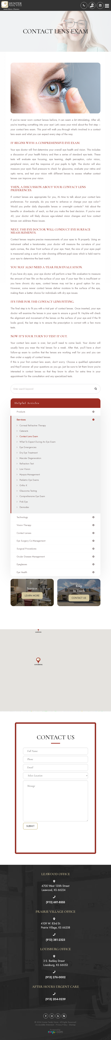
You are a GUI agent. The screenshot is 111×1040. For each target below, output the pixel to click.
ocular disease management (31, 556)
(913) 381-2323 (55, 940)
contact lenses (24, 533)
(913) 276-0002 (55, 977)
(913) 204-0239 (55, 999)
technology (22, 517)
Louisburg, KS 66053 (55, 963)
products (21, 412)
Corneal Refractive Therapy (32, 425)
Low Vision (24, 469)
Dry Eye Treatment (28, 452)
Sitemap (72, 1024)
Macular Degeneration (30, 458)
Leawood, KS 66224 (55, 888)
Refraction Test (26, 463)
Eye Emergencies (27, 447)
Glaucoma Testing (28, 490)
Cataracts (23, 431)
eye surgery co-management (31, 541)
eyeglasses (22, 564)
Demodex (24, 507)
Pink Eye (23, 501)
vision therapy (24, 525)
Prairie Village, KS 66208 (55, 926)
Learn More (32, 595)
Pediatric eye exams (29, 480)
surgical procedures (26, 549)
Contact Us (79, 598)
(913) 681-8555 (55, 902)
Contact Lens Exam (28, 436)
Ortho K (23, 485)
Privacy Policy (61, 1024)
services (21, 420)
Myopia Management (29, 474)
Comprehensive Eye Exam (32, 496)
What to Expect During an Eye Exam (37, 441)
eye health (22, 572)
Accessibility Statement (44, 1024)
